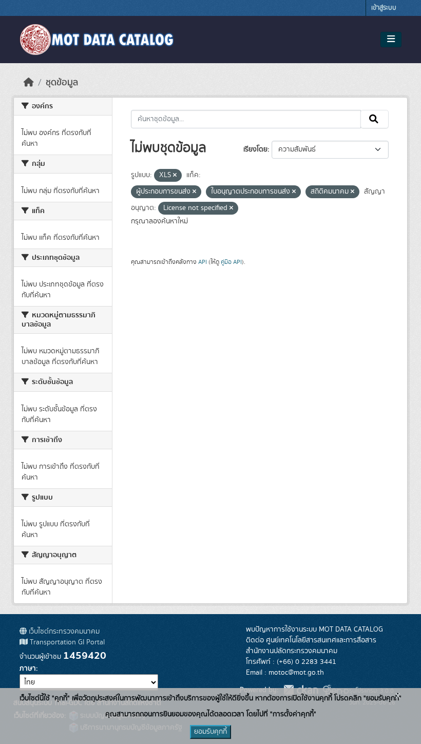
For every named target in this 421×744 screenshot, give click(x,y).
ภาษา (28, 668)
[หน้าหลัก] (29, 82)
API (202, 261)
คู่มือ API (231, 261)
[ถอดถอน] (175, 175)
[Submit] (374, 119)
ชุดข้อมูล (62, 82)
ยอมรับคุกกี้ (210, 732)
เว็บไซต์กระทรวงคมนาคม (63, 631)
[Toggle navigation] (390, 39)
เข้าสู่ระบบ (383, 8)
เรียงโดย (255, 149)
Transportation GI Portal (66, 642)
